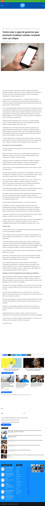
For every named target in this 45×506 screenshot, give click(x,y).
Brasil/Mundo (8, 28)
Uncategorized (19, 492)
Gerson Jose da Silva (9, 467)
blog (17, 488)
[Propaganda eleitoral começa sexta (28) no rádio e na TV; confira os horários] (42, 471)
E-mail (2, 413)
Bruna (6, 478)
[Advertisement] (22, 17)
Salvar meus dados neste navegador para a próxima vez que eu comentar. (15, 417)
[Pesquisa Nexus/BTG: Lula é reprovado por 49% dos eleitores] (4, 451)
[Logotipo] (22, 5)
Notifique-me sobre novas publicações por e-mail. (10, 422)
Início (4, 28)
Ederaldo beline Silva (9, 495)
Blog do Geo (18, 474)
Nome (2, 408)
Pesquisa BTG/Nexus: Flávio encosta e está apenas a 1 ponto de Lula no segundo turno (24, 445)
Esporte (17, 478)
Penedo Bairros (19, 490)
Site (24, 413)
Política (17, 472)
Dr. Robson (18, 483)
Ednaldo (7, 483)
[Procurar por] (43, 6)
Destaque (18, 467)
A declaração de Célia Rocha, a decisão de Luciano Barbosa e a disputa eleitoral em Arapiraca (36, 384)
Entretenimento (19, 481)
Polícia (17, 479)
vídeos (17, 493)
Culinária (18, 486)
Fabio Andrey (18, 485)
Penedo (17, 469)
